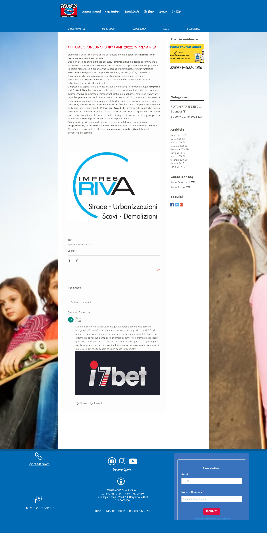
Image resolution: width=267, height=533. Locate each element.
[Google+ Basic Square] (181, 204)
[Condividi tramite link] (77, 260)
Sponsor (163, 11)
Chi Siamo (149, 11)
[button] (193, 27)
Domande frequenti (91, 11)
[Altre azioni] (158, 320)
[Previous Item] (175, 53)
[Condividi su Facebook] (69, 260)
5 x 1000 (176, 11)
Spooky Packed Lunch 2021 (182, 182)
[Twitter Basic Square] (177, 204)
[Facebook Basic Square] (172, 204)
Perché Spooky (132, 11)
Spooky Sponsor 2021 (79, 244)
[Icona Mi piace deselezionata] (77, 403)
